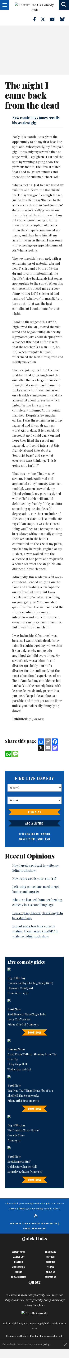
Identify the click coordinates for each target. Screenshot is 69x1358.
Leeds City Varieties (18, 1019)
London (45, 834)
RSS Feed (18, 1262)
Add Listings (18, 1267)
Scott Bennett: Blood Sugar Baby (26, 1014)
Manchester (27, 839)
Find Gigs (34, 812)
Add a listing (34, 823)
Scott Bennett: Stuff (18, 1161)
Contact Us (50, 1277)
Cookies (18, 1272)
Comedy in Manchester (45, 1223)
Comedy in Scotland (34, 1228)
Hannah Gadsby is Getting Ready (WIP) (30, 983)
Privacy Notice (18, 1277)
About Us (50, 1272)
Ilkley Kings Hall (17, 1064)
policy (46, 1344)
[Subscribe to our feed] (34, 1215)
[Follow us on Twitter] (45, 19)
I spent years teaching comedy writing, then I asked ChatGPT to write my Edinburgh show (35, 931)
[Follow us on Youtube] (54, 19)
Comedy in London (20, 1223)
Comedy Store (16, 1135)
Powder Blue (37, 1335)
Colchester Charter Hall (22, 1166)
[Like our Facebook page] (36, 19)
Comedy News (18, 1252)
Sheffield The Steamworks (23, 1095)
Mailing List (19, 1257)
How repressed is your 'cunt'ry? (34, 878)
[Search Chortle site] (64, 5)
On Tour (50, 1257)
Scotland (44, 839)
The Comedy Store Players (23, 1130)
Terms (50, 1267)
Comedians (50, 1252)
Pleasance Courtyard (20, 988)
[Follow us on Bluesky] (64, 19)
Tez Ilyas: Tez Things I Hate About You (30, 1090)
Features (50, 1262)
